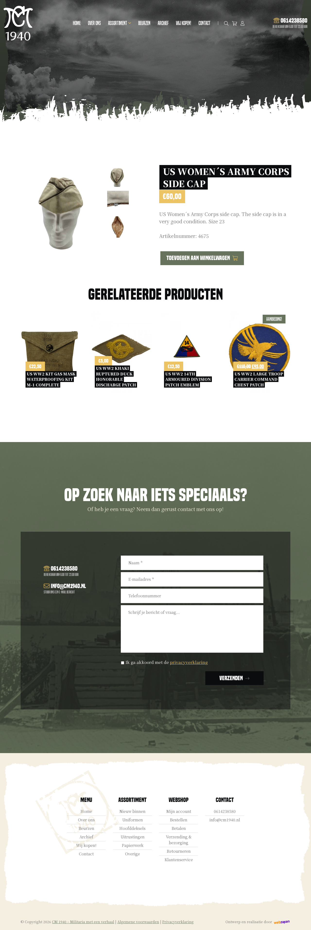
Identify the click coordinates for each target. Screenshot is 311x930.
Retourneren (179, 851)
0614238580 (225, 811)
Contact (204, 23)
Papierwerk (132, 845)
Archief (163, 23)
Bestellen (178, 820)
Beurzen (144, 23)
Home (77, 23)
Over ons (94, 23)
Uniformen (132, 820)
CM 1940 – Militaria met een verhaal (83, 921)
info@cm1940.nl (224, 820)
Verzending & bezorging (178, 839)
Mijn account (178, 811)
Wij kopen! (183, 23)
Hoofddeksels (132, 828)
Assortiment (117, 23)
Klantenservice (178, 859)
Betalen (179, 828)
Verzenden (231, 678)
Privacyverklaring (178, 921)
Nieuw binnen (132, 811)
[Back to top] (302, 921)
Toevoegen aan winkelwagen (198, 257)
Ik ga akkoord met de (166, 662)
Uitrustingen (133, 837)
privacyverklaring (189, 662)
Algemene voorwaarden (138, 921)
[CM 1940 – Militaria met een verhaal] (18, 23)
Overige (132, 854)
